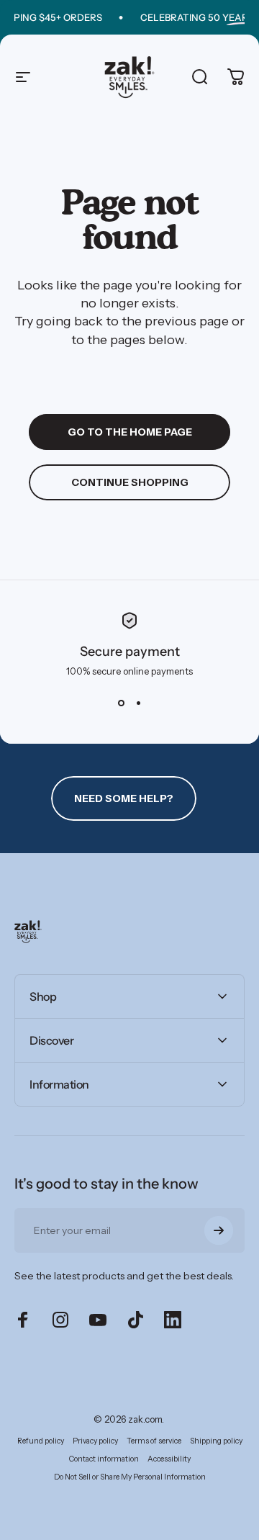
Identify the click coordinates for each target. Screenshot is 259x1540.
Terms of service (154, 1441)
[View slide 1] (121, 702)
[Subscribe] (218, 1230)
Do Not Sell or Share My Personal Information (130, 1477)
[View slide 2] (138, 702)
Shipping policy (216, 1441)
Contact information (104, 1459)
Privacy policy (95, 1441)
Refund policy (40, 1441)
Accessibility (169, 1459)
